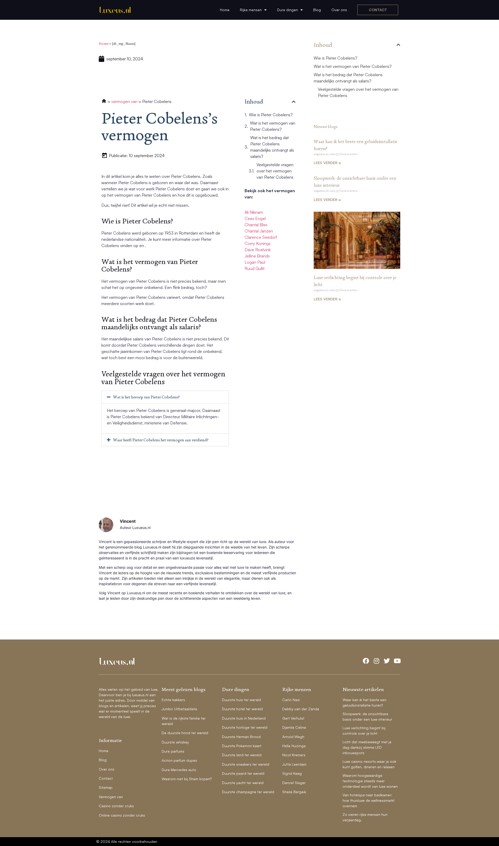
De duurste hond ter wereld (185, 733)
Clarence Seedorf (261, 237)
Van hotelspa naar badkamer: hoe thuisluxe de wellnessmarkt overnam (369, 800)
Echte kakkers (173, 700)
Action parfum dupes (179, 760)
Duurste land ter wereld (241, 755)
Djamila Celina (294, 727)
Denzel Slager (294, 782)
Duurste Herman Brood (241, 736)
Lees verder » (327, 162)
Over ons (339, 10)
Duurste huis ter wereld (241, 700)
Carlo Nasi (291, 700)
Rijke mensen (251, 10)
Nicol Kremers (293, 755)
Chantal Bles (256, 224)
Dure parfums (173, 751)
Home (224, 10)
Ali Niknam (254, 212)
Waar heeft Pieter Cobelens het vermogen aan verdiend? (160, 439)
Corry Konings (258, 243)
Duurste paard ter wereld (243, 773)
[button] (165, 397)
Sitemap (106, 787)
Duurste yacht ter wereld (243, 782)
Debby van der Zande (300, 709)
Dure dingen (287, 10)
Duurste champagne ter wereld (248, 792)
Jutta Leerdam (294, 764)
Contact (106, 778)
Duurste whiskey (175, 742)
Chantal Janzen (259, 231)
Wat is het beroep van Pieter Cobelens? (146, 397)
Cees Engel (255, 218)
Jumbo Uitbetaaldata (179, 709)
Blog (317, 10)
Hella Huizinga (294, 746)
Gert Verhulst (293, 718)
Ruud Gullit (255, 268)
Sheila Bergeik (294, 792)
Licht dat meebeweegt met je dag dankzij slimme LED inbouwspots (367, 747)
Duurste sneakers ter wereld (245, 764)
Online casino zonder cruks (122, 815)
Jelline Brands (257, 256)
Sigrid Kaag (292, 773)
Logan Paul (255, 262)
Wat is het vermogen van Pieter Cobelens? (272, 126)
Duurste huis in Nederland (244, 718)
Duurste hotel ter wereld (242, 709)
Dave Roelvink (258, 249)
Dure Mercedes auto (179, 769)
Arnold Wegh (293, 736)
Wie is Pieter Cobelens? (271, 114)
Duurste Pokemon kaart (241, 746)
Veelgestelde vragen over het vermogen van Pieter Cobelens (275, 171)
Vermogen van (111, 797)
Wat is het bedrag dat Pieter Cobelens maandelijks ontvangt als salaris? (272, 147)
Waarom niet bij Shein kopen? (187, 779)
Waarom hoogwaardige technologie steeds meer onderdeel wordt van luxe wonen (370, 781)
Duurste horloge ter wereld (244, 727)
